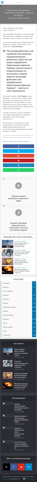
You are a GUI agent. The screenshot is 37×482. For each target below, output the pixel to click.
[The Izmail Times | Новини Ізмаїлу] (18, 2)
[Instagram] (6, 466)
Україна (26, 141)
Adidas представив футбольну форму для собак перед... (21, 262)
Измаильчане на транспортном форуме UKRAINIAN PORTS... (21, 419)
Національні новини (20, 241)
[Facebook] (13, 466)
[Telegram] (28, 466)
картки (6, 141)
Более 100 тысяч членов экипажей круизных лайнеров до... (21, 445)
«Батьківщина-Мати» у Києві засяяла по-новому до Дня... (21, 244)
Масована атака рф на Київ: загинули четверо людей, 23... (22, 271)
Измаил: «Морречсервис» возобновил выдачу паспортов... (21, 407)
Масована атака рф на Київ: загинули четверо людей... (20, 385)
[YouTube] (21, 466)
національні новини (16, 141)
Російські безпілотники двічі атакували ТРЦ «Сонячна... (22, 253)
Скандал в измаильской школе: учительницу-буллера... (19, 432)
